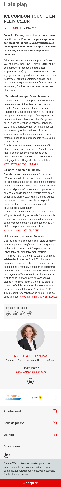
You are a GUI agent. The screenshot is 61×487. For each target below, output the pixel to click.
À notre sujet (12, 411)
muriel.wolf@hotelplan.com (30, 372)
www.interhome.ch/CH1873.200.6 (38, 296)
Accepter (30, 483)
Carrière (9, 434)
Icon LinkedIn (7, 455)
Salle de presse (14, 423)
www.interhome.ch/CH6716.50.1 (22, 230)
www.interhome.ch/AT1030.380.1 (22, 164)
